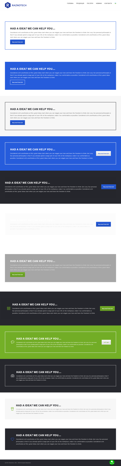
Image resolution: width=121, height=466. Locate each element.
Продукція (80, 3)
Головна (70, 3)
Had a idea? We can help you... (38, 405)
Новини (99, 3)
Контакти (108, 3)
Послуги (90, 3)
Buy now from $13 (17, 42)
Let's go (106, 342)
